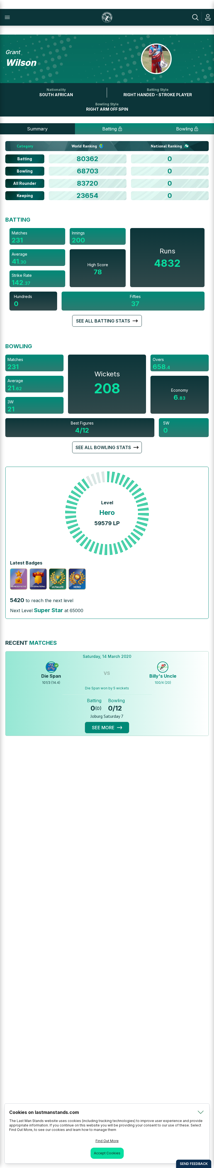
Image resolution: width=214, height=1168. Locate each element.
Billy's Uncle (162, 676)
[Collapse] (200, 1112)
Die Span (51, 676)
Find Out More (107, 1141)
